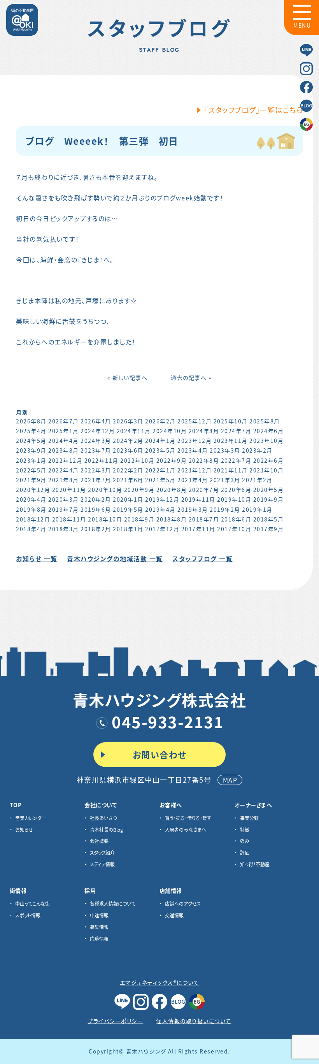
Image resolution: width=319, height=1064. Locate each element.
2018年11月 (69, 519)
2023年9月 (31, 450)
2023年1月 (31, 460)
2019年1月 (257, 509)
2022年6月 (268, 460)
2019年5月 (128, 509)
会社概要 (99, 841)
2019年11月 (198, 499)
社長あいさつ (103, 818)
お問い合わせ (160, 754)
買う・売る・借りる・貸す (188, 818)
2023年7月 (96, 450)
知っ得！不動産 (255, 864)
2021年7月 (96, 480)
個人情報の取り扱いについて (193, 1021)
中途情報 (99, 915)
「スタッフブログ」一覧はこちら (254, 110)
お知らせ (24, 829)
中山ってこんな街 (32, 903)
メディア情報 (102, 864)
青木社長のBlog (106, 829)
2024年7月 (236, 431)
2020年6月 (236, 489)
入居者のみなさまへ (185, 829)
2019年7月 (63, 509)
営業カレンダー (30, 818)
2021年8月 (63, 480)
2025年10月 (231, 421)
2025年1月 (63, 431)
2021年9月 (31, 480)
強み (244, 841)
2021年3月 (225, 480)
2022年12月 (65, 460)
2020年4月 (31, 499)
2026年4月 (96, 421)
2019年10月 (234, 499)
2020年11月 (69, 489)
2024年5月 (31, 440)
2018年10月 (105, 519)
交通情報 (174, 915)
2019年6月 (96, 509)
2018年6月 (236, 519)
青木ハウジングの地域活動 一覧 (115, 558)
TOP (16, 805)
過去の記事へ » (191, 377)
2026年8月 (31, 421)
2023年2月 (257, 450)
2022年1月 (160, 470)
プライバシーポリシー (115, 1021)
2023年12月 (194, 440)
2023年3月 (225, 450)
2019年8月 (31, 509)
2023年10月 (266, 440)
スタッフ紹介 (102, 852)
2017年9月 (268, 529)
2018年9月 (139, 519)
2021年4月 (192, 480)
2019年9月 (268, 499)
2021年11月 (231, 470)
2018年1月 (128, 529)
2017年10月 (234, 529)
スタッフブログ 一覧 (202, 558)
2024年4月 (63, 440)
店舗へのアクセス (183, 903)
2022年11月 (101, 460)
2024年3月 (96, 440)
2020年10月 (105, 489)
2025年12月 (194, 421)
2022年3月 (96, 470)
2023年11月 (231, 440)
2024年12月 (98, 431)
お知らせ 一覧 (37, 558)
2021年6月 (128, 480)
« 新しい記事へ (127, 377)
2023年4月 (192, 450)
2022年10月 (137, 460)
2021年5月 (160, 480)
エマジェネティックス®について (160, 982)
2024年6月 (268, 431)
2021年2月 (257, 480)
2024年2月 (128, 440)
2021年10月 (266, 470)
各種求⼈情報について (112, 903)
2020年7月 (204, 489)
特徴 (244, 829)
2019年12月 (162, 499)
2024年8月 (204, 431)
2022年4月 (63, 470)
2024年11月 (134, 431)
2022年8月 (204, 460)
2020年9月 (139, 489)
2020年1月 (128, 499)
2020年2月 (96, 499)
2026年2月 (160, 421)
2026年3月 (128, 421)
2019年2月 (225, 509)
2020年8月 (171, 489)
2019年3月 (192, 509)
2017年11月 (198, 529)
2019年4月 (160, 509)
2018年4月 (31, 529)
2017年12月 (162, 529)
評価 (244, 852)
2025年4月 (31, 431)
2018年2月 (96, 529)
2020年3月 (63, 499)
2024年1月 (160, 440)
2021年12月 (194, 470)
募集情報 (99, 927)
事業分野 (249, 818)
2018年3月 (63, 529)
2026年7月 (63, 421)
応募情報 (99, 938)
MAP (230, 780)
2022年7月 (236, 460)
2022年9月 (171, 460)
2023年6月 (128, 450)
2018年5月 (268, 519)
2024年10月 (169, 431)
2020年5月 (268, 489)
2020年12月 (33, 489)
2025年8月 (264, 421)
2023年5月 (160, 450)
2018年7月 (204, 519)
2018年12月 (33, 519)
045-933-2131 (168, 721)
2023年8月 (63, 450)
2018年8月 (171, 519)
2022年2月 (128, 470)
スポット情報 (27, 915)
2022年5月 (31, 470)
